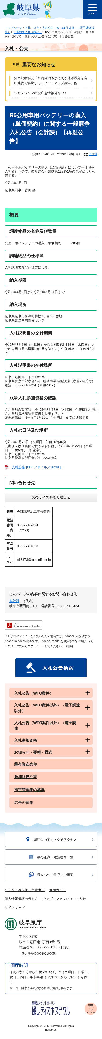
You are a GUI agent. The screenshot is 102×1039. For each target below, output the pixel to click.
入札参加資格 (25, 740)
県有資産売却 (25, 764)
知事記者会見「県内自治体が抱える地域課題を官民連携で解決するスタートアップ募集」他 (50, 80)
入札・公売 (32, 27)
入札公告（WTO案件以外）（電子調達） (45, 725)
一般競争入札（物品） (28, 32)
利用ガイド (57, 890)
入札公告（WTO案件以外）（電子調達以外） (47, 708)
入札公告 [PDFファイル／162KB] (36, 467)
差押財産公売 (25, 777)
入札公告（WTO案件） (33, 693)
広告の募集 (23, 803)
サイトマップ (15, 907)
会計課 (93, 154)
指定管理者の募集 (29, 790)
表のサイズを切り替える (51, 497)
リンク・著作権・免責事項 (25, 890)
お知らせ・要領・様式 (33, 752)
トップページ (13, 27)
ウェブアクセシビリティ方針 (64, 899)
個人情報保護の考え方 (21, 899)
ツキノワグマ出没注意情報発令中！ (40, 93)
